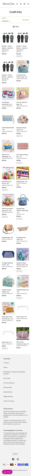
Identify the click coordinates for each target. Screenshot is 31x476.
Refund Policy (7, 392)
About (5, 367)
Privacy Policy (7, 387)
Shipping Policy (8, 396)
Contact (6, 363)
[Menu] (28, 4)
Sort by (4, 18)
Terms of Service (8, 401)
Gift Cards (6, 378)
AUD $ (15, 454)
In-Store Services (8, 383)
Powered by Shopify (23, 470)
